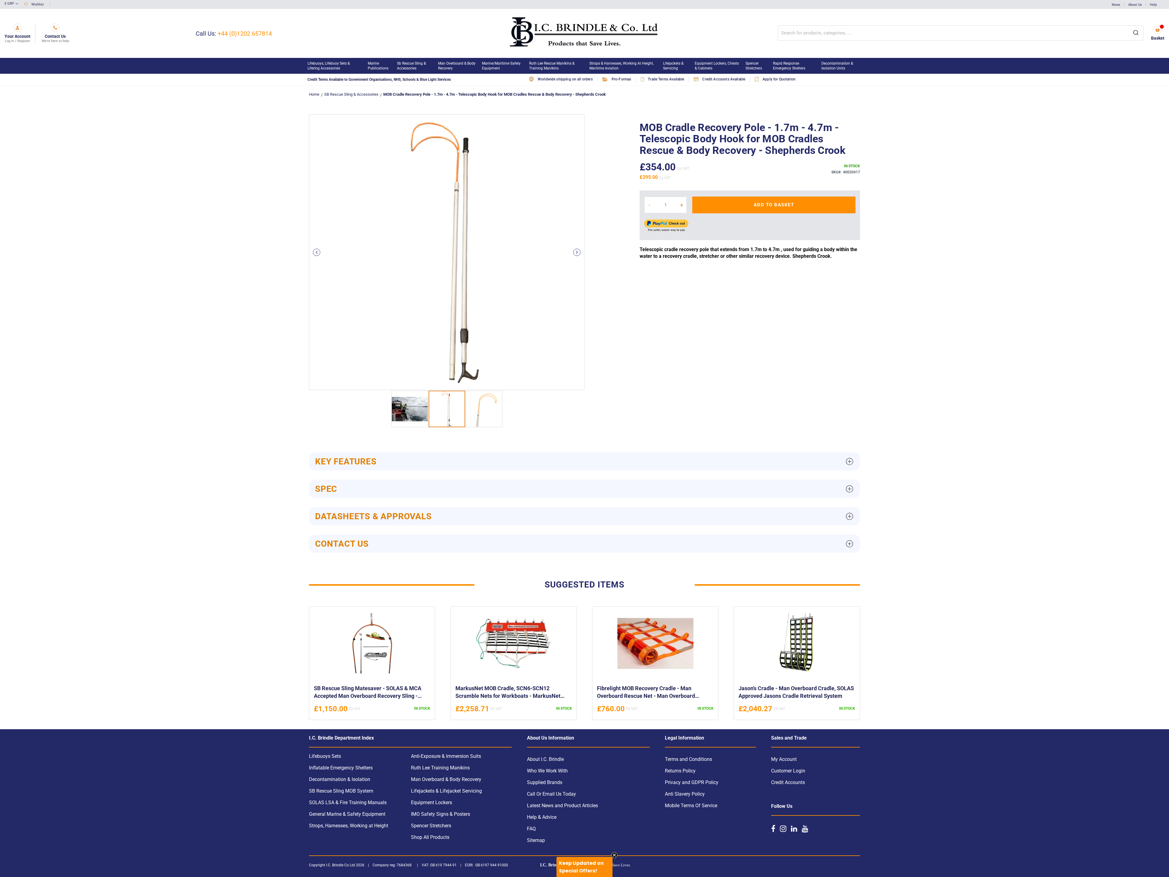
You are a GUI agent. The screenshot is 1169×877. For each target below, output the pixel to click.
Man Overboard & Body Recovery (446, 779)
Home (314, 94)
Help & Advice (541, 817)
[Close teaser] (614, 855)
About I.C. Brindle (545, 759)
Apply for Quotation (779, 79)
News (1116, 5)
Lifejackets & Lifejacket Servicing (446, 791)
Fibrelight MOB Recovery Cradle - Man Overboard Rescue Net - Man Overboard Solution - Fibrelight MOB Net (646, 693)
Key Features (346, 461)
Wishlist (37, 4)
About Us (1135, 5)
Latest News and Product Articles (562, 805)
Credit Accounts (788, 782)
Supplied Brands (544, 782)
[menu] (584, 65)
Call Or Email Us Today (551, 794)
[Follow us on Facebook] (773, 828)
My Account (784, 759)
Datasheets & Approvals (373, 516)
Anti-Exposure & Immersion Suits (446, 756)
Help (1153, 5)
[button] (11, 4)
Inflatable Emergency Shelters (341, 768)
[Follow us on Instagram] (783, 828)
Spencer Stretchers (431, 826)
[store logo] (584, 33)
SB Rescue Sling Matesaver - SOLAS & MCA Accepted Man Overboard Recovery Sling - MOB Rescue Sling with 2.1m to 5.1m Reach (367, 693)
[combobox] (960, 33)
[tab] (584, 461)
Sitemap (536, 840)
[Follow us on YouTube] (805, 828)
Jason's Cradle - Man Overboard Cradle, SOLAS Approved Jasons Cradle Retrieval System (796, 692)
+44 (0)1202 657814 (245, 33)
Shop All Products (430, 837)
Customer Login (788, 771)
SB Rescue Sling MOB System (341, 791)
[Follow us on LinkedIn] (794, 828)
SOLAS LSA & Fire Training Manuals (348, 802)
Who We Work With (547, 771)
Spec (326, 489)
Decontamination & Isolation (339, 779)
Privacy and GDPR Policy (691, 782)
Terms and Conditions (688, 759)
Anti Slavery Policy (685, 794)
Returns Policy (680, 771)
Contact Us (342, 544)
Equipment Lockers (431, 802)
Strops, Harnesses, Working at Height (348, 826)
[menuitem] (334, 65)
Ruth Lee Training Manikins (440, 768)
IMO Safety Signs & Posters (440, 814)
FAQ (531, 829)
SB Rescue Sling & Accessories (351, 94)
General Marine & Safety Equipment (347, 814)
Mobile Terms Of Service (691, 805)
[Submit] (1135, 33)
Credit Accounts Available (723, 79)
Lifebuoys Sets (325, 756)
